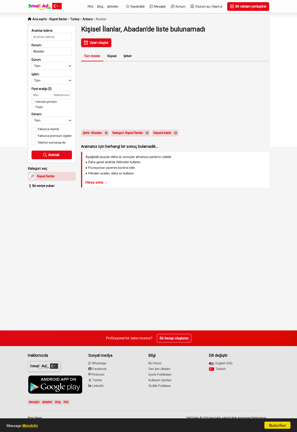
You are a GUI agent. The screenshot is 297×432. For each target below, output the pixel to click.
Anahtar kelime (42, 30)
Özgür (39, 106)
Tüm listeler (92, 56)
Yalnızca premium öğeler (54, 136)
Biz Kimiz (155, 363)
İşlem (35, 74)
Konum (180, 6)
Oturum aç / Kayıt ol (208, 6)
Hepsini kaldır (162, 133)
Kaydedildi (137, 6)
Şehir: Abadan (92, 133)
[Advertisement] (55, 258)
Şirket (127, 56)
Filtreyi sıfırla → (96, 182)
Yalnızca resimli (48, 129)
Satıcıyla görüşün (46, 101)
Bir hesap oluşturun (174, 338)
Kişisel (112, 56)
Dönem (37, 114)
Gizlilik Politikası (159, 386)
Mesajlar (160, 6)
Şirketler (112, 6)
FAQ (90, 6)
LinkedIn (97, 386)
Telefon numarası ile (51, 142)
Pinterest (97, 374)
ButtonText (277, 425)
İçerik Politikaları (159, 374)
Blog (100, 6)
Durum (36, 59)
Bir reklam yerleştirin (250, 6)
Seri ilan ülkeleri (159, 369)
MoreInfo (30, 425)
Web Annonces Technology (248, 417)
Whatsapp (98, 363)
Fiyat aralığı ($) (42, 88)
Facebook (99, 369)
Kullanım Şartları (159, 380)
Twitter (97, 380)
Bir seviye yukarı (43, 185)
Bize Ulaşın (35, 417)
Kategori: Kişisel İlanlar (127, 133)
